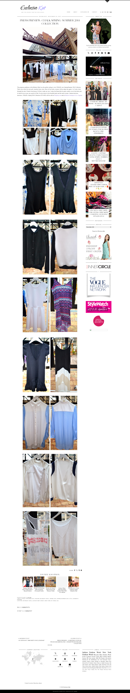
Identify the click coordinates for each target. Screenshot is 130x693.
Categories (83, 12)
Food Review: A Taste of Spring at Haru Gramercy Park (73, 589)
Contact (94, 12)
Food (90, 658)
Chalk (23, 598)
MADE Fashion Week (96, 666)
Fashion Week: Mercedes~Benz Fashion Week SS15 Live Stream (62, 590)
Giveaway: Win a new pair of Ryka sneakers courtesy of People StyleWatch (98, 213)
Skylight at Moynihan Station (102, 661)
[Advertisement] (50, 631)
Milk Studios (99, 667)
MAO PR (98, 658)
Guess (90, 666)
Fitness (95, 663)
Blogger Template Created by (65, 691)
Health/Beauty (94, 659)
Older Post (65, 641)
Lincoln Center (95, 656)
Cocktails (88, 656)
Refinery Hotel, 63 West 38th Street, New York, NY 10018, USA (41, 600)
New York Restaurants (102, 659)
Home (68, 12)
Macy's (109, 659)
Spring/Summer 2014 (63, 598)
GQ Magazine (93, 667)
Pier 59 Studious (89, 663)
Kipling (92, 669)
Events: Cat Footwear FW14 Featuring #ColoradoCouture (39, 589)
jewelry (93, 658)
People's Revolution (106, 658)
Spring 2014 (53, 598)
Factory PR (85, 658)
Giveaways (107, 663)
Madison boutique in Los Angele (73, 95)
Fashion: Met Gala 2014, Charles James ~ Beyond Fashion (27, 589)
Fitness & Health (100, 663)
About (75, 12)
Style (71, 598)
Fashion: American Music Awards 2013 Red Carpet (98, 104)
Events (84, 656)
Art (89, 659)
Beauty (109, 656)
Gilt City (108, 667)
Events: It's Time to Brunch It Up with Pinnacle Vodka (50, 589)
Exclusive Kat (30, 598)
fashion (37, 598)
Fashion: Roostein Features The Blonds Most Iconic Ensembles (98, 130)
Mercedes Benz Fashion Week (102, 655)
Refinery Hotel (44, 598)
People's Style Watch (89, 664)
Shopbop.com (57, 95)
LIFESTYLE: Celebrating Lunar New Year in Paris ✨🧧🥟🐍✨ (98, 185)
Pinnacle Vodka (98, 664)
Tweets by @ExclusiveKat (98, 231)
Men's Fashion (103, 656)
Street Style (104, 667)
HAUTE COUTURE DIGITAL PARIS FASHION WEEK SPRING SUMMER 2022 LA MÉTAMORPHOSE (98, 157)
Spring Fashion (105, 666)
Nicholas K (85, 659)
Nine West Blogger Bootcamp (101, 669)
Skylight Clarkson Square (88, 661)
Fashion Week (95, 652)
